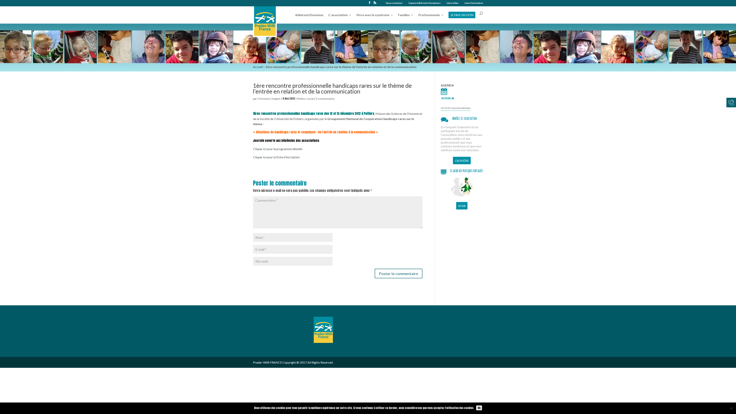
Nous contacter (394, 3)
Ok (479, 408)
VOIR (462, 206)
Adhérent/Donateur (309, 15)
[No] (731, 408)
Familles (404, 15)
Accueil (258, 67)
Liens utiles (452, 3)
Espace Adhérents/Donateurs (424, 3)
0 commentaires (325, 98)
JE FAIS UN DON (461, 15)
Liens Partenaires (474, 3)
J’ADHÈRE (462, 160)
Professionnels (429, 15)
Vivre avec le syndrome (372, 15)
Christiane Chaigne (268, 98)
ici (264, 149)
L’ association (338, 15)
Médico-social (305, 98)
